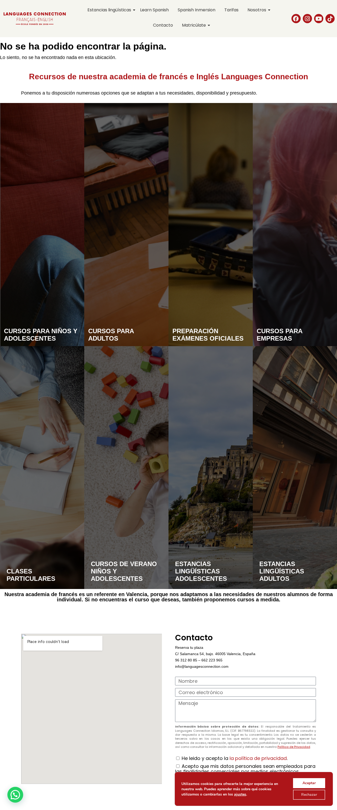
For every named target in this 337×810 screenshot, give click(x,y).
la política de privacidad (258, 758)
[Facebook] (296, 18)
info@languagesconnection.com (202, 666)
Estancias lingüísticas (109, 10)
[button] (15, 795)
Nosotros (256, 10)
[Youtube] (318, 18)
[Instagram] (307, 18)
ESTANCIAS (281, 571)
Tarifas (231, 10)
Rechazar (309, 794)
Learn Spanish (154, 10)
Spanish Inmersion (196, 10)
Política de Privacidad (293, 747)
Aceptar (309, 783)
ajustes (240, 794)
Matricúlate (194, 25)
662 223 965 (211, 660)
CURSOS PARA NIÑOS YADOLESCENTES (40, 334)
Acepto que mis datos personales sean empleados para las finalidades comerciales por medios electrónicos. (245, 769)
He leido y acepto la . (235, 758)
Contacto (163, 25)
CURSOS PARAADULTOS (111, 334)
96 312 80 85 (186, 660)
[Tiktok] (330, 18)
